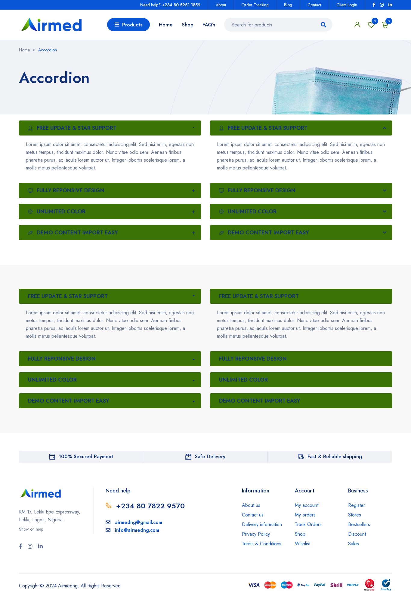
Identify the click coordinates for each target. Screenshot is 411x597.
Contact (314, 5)
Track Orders (308, 524)
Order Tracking (255, 5)
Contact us (253, 514)
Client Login (346, 5)
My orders (305, 514)
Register (356, 505)
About (221, 5)
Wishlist (375, 21)
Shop (300, 534)
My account (306, 505)
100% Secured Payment (86, 456)
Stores (354, 514)
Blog (288, 5)
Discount (357, 534)
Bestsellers (359, 524)
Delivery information (262, 524)
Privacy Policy (256, 534)
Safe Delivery (210, 456)
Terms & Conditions (261, 543)
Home (24, 50)
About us (251, 505)
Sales (353, 543)
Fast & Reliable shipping (334, 456)
